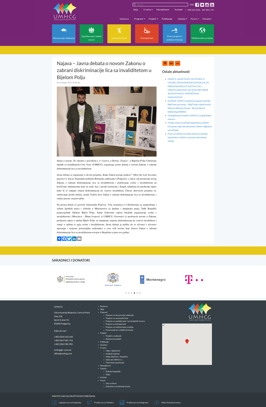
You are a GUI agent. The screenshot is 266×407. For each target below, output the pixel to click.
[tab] (126, 292)
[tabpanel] (72, 280)
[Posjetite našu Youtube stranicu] (211, 4)
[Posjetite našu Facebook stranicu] (197, 4)
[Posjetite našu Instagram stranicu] (206, 4)
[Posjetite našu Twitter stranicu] (202, 4)
